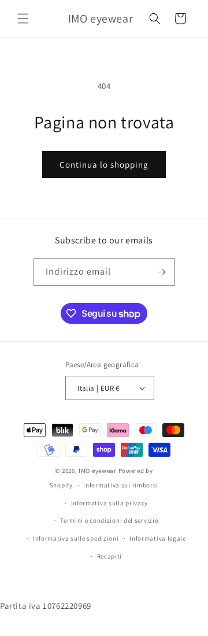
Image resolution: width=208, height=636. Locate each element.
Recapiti (109, 556)
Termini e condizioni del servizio (109, 520)
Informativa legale (157, 538)
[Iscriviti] (161, 272)
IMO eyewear (98, 471)
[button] (23, 18)
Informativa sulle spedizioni (76, 538)
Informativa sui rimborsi (120, 485)
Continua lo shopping (104, 164)
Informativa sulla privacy (109, 503)
